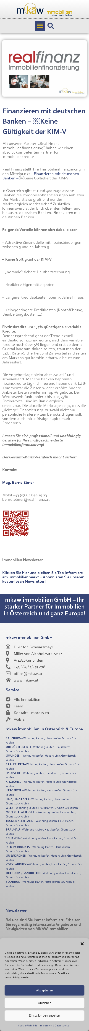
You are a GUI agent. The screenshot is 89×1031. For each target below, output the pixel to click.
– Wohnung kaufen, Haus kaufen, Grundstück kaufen (42, 807)
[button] (82, 944)
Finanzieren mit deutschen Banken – (40, 175)
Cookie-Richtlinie (27, 1025)
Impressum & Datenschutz (54, 1025)
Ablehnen (44, 1003)
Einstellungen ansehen (44, 1015)
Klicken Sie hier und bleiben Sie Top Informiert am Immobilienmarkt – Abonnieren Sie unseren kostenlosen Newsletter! (43, 577)
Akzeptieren (44, 990)
